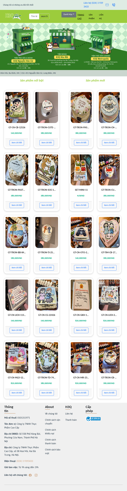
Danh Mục (68, 14)
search (44, 16)
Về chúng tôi (51, 414)
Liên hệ (69, 414)
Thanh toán (71, 420)
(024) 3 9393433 (25, 461)
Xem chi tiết (17, 143)
